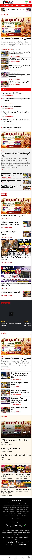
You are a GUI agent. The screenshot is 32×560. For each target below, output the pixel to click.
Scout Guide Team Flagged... (9, 505)
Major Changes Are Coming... (20, 503)
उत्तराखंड (27, 531)
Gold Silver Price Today (22, 513)
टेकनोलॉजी (9, 533)
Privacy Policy (9, 537)
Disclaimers (27, 537)
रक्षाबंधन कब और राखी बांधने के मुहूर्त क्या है (16, 38)
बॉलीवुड (15, 533)
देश (2, 5)
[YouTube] (16, 525)
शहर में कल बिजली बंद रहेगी (23, 489)
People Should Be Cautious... (10, 516)
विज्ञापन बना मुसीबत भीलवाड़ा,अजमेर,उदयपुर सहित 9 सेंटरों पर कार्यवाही (16, 121)
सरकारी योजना (26, 533)
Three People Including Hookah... (9, 511)
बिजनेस (3, 333)
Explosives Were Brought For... (23, 511)
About (15, 537)
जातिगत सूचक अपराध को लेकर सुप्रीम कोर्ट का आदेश (23, 475)
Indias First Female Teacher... (21, 509)
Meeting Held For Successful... (22, 505)
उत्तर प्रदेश (17, 5)
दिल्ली (11, 5)
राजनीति (4, 533)
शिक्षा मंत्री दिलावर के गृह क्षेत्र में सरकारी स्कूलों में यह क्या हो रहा (15, 113)
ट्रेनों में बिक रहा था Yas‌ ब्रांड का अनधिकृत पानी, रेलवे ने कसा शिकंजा (16, 100)
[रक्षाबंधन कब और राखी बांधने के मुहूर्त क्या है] (16, 27)
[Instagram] (20, 525)
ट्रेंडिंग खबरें (4, 89)
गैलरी (14, 535)
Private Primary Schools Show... (11, 513)
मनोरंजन (4, 194)
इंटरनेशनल (4, 14)
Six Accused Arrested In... (22, 516)
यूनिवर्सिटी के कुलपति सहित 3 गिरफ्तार (12, 106)
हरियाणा (23, 5)
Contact (21, 537)
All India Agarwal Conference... (23, 507)
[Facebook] (7, 525)
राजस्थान (6, 5)
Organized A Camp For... (16, 518)
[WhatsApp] (24, 525)
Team (3, 537)
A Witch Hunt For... (9, 503)
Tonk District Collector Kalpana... (9, 507)
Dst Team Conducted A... (9, 509)
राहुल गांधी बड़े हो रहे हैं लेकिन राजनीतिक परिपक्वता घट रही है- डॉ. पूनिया (8, 491)
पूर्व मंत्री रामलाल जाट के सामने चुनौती (11, 127)
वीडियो (17, 535)
